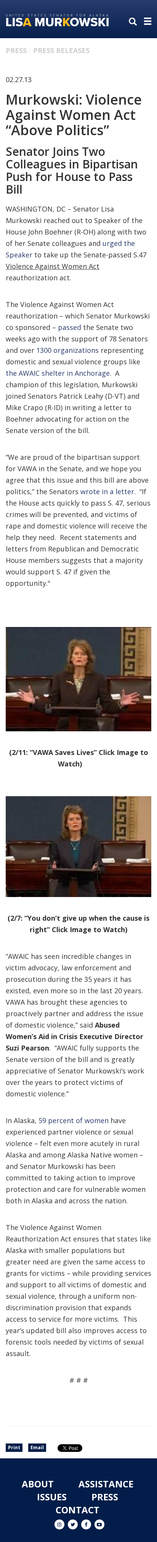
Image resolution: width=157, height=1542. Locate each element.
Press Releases (61, 50)
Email (37, 1447)
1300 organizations (67, 350)
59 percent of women (73, 1120)
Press (16, 50)
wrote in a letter (107, 491)
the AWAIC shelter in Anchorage (58, 373)
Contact (77, 1509)
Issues (52, 1496)
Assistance (105, 1483)
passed (69, 327)
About (38, 1483)
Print (14, 1447)
